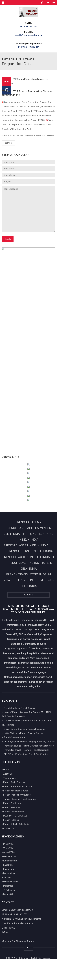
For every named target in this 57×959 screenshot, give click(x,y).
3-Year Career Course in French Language (24, 729)
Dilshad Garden (11, 881)
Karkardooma (10, 860)
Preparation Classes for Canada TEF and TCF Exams (35, 135)
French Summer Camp (15, 737)
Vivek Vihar (8, 848)
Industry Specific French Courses (19, 799)
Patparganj (8, 886)
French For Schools (13, 803)
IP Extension (9, 890)
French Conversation (13, 811)
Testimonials (9, 778)
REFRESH (28, 595)
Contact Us (8, 828)
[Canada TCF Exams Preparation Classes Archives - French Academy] (28, 11)
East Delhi (8, 865)
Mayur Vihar (9, 873)
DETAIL (8, 143)
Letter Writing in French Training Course (23, 733)
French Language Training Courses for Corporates (29, 745)
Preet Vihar (8, 844)
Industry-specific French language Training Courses (29, 741)
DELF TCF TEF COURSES (15, 816)
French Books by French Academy (20, 708)
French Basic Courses (14, 782)
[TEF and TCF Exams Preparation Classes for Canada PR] (28, 81)
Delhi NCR (8, 894)
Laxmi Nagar (9, 869)
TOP (28, 948)
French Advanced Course (15, 790)
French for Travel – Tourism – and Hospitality (26, 750)
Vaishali (7, 877)
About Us (7, 773)
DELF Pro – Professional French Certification (26, 754)
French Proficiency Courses (17, 795)
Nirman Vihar (9, 856)
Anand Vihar (9, 852)
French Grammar (11, 807)
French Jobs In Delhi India (16, 824)
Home (6, 769)
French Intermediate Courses (17, 786)
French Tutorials (11, 820)
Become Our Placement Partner (18, 941)
